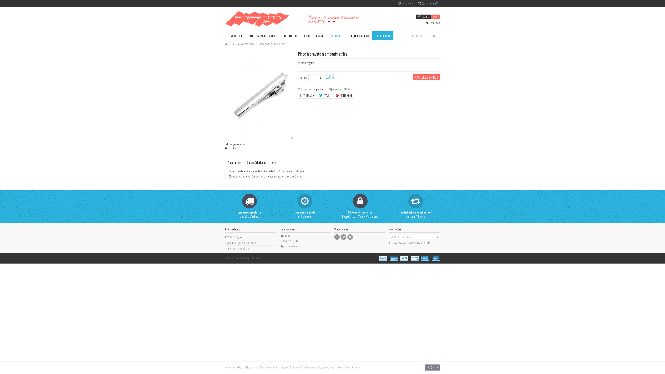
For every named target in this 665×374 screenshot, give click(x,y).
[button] (235, 35)
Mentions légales (235, 237)
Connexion (434, 23)
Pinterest (345, 95)
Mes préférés (408, 3)
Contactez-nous (294, 246)
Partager (308, 95)
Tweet (326, 95)
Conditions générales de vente (241, 242)
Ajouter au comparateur (313, 89)
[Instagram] (350, 237)
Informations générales (238, 248)
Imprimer (233, 148)
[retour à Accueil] (226, 44)
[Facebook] (337, 237)
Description (234, 162)
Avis (274, 162)
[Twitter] (343, 237)
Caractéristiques (256, 162)
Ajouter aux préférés (340, 89)
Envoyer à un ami (237, 144)
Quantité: (302, 78)
